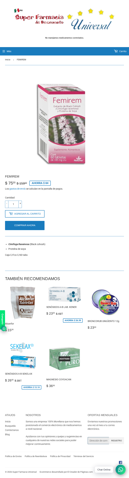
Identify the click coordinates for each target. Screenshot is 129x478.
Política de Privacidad (60, 456)
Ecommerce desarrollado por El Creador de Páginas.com (66, 472)
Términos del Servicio (83, 456)
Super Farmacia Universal (24, 472)
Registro (116, 440)
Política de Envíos (13, 456)
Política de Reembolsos (36, 456)
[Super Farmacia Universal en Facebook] (120, 463)
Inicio (7, 59)
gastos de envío (17, 188)
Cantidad (10, 197)
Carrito (122, 51)
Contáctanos (12, 430)
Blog (7, 434)
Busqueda (10, 426)
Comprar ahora (24, 225)
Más (9, 51)
